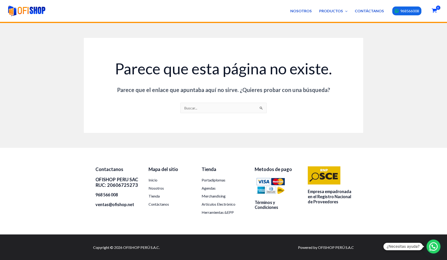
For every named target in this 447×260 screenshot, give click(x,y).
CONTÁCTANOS (369, 11)
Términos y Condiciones (266, 205)
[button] (345, 11)
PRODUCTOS (331, 11)
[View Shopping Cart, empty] (434, 11)
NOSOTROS (301, 11)
